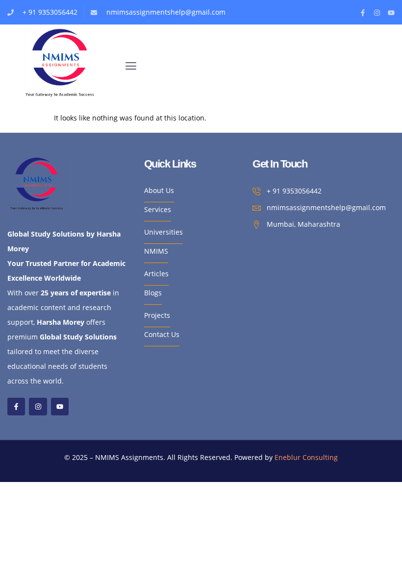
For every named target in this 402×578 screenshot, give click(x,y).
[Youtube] (391, 12)
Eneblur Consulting (306, 457)
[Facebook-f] (362, 12)
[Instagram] (377, 12)
